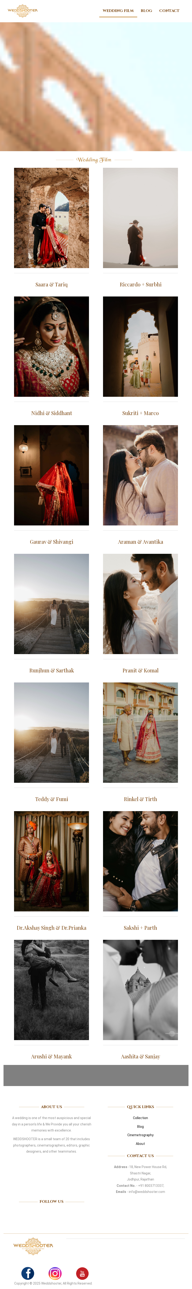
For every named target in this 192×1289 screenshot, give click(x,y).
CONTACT (169, 10)
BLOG (146, 10)
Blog (140, 1126)
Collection (140, 1118)
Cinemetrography (140, 1135)
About (140, 1144)
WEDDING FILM (118, 10)
